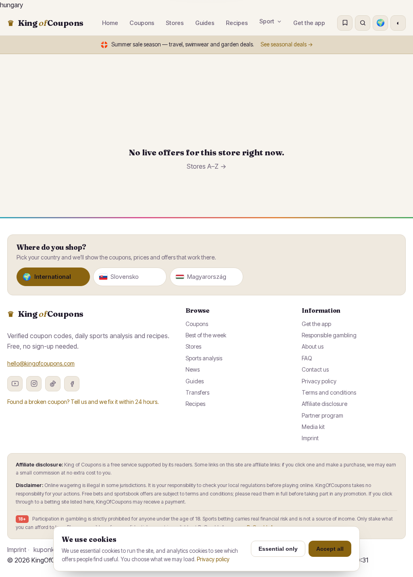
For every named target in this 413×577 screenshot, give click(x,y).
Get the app (309, 22)
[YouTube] (15, 383)
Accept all (330, 549)
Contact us (315, 369)
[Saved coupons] (345, 23)
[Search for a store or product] (362, 23)
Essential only (278, 549)
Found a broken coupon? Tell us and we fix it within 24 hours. (83, 401)
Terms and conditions (329, 392)
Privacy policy (319, 381)
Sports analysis (204, 358)
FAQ (307, 358)
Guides (195, 381)
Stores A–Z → (206, 166)
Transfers (197, 392)
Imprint (310, 438)
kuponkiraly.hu (53, 550)
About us (312, 346)
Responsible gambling (329, 335)
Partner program (322, 415)
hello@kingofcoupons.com (41, 363)
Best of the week (206, 335)
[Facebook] (71, 383)
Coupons (197, 323)
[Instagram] (34, 383)
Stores (193, 346)
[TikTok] (52, 383)
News (193, 369)
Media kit (313, 426)
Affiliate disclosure (324, 403)
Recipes (195, 403)
